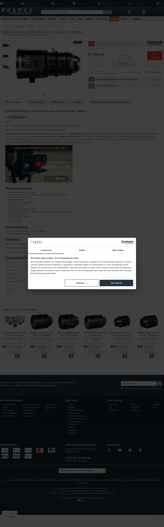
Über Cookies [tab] (118, 250)
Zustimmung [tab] (46, 250)
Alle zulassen (116, 283)
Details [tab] (82, 250)
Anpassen (80, 283)
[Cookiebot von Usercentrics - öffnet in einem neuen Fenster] (122, 242)
